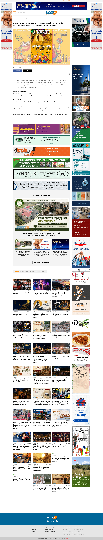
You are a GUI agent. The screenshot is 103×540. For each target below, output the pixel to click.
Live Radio (34, 529)
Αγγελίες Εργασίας (21, 12)
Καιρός (33, 531)
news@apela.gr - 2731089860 (25, 0)
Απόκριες (22, 271)
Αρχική (14, 18)
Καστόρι (26, 271)
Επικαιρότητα (20, 18)
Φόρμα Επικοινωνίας (50, 531)
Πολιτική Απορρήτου (56, 538)
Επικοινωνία (15, 0)
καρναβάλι (31, 271)
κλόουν (42, 271)
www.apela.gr (43, 538)
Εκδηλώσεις (26, 18)
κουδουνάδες (37, 271)
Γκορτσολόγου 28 (50, 527)
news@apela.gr (49, 529)
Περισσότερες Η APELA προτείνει (42, 262)
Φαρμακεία (34, 527)
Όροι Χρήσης (49, 538)
